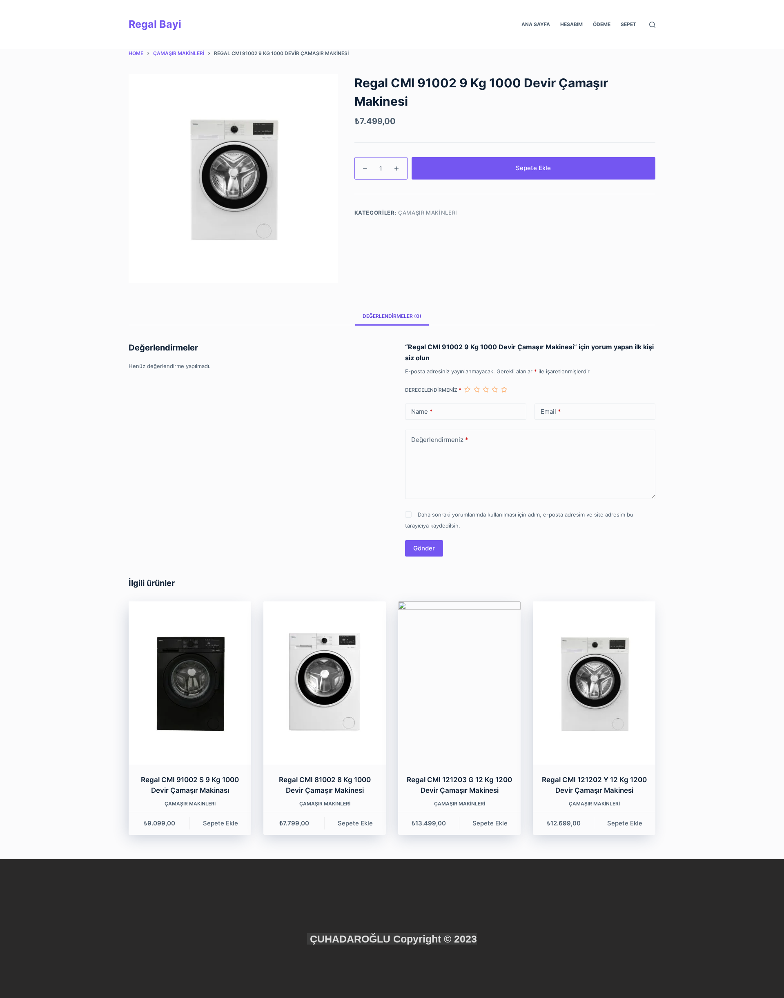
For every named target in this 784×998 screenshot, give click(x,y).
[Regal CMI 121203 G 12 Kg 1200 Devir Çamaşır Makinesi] (459, 683)
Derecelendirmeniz (433, 390)
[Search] (652, 25)
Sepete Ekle (533, 168)
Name (422, 411)
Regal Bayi (155, 24)
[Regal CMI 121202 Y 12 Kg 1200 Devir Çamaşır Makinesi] (594, 683)
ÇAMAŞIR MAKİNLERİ (427, 212)
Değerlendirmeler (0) (392, 316)
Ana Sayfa (535, 24)
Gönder (424, 548)
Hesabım (571, 24)
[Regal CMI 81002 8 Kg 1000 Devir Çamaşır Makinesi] (324, 683)
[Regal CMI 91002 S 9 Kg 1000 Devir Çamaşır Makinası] (190, 683)
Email (551, 411)
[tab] (392, 316)
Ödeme (601, 24)
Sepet (628, 24)
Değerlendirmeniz (439, 440)
